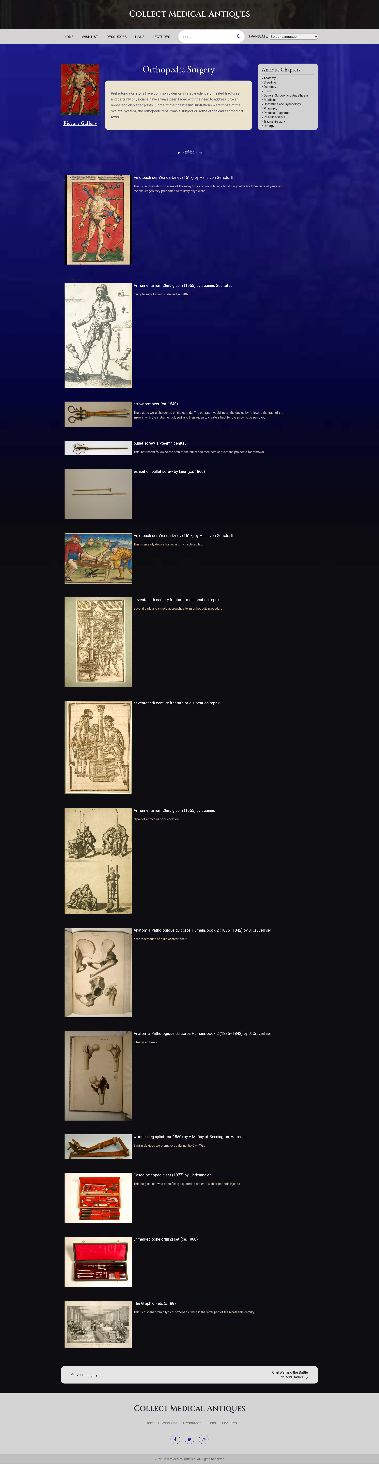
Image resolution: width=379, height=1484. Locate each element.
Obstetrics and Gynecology (282, 104)
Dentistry (270, 87)
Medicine (270, 100)
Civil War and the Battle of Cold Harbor (290, 1374)
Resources (116, 36)
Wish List (90, 36)
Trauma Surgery (274, 121)
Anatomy (270, 78)
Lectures (161, 36)
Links (139, 36)
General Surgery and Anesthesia (286, 95)
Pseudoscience (274, 117)
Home (69, 36)
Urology (269, 126)
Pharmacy (270, 108)
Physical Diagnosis (277, 113)
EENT (267, 91)
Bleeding (270, 82)
